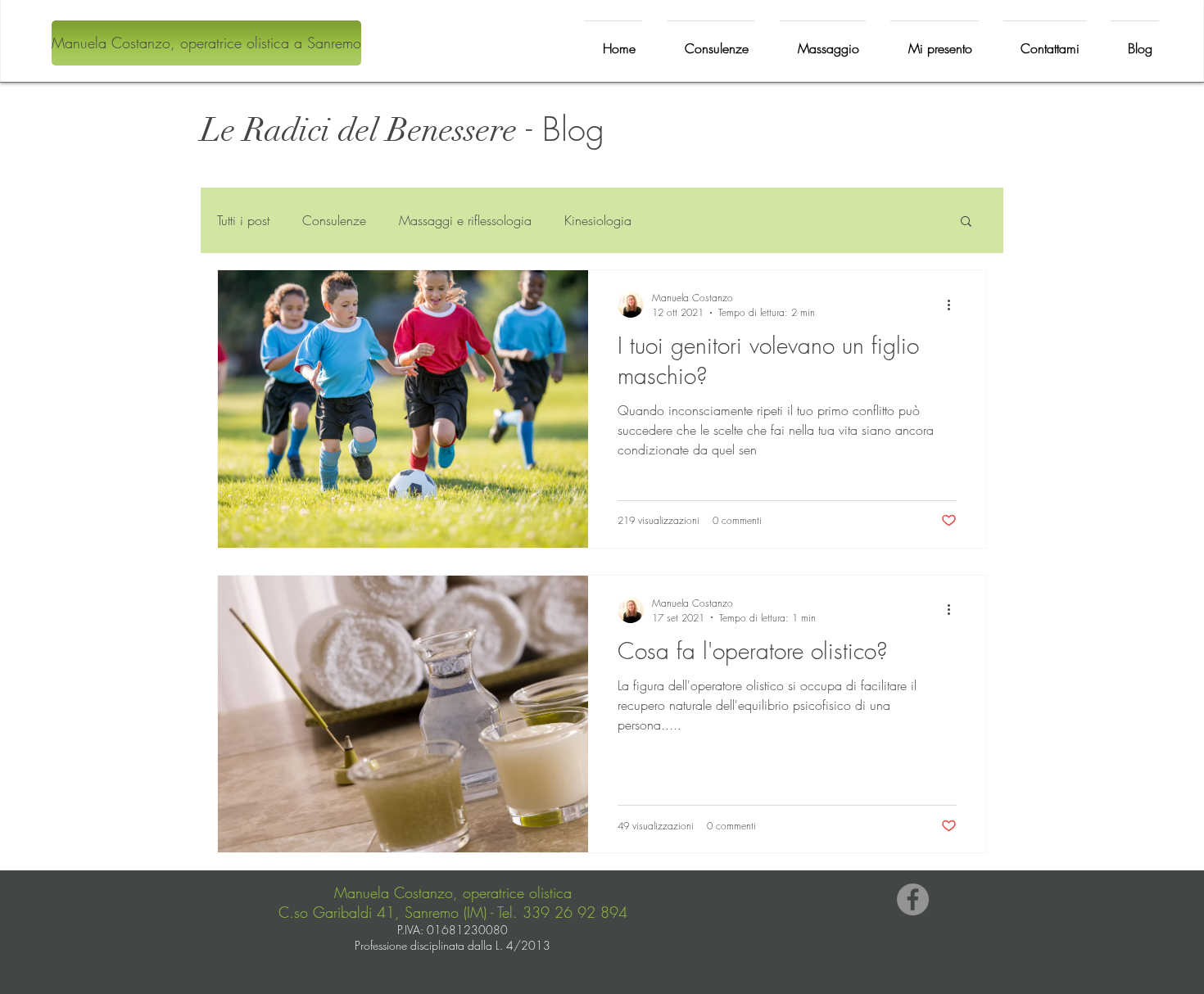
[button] (966, 222)
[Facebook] (913, 899)
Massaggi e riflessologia (465, 220)
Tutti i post (243, 220)
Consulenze (334, 220)
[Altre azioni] (954, 304)
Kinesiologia (597, 220)
